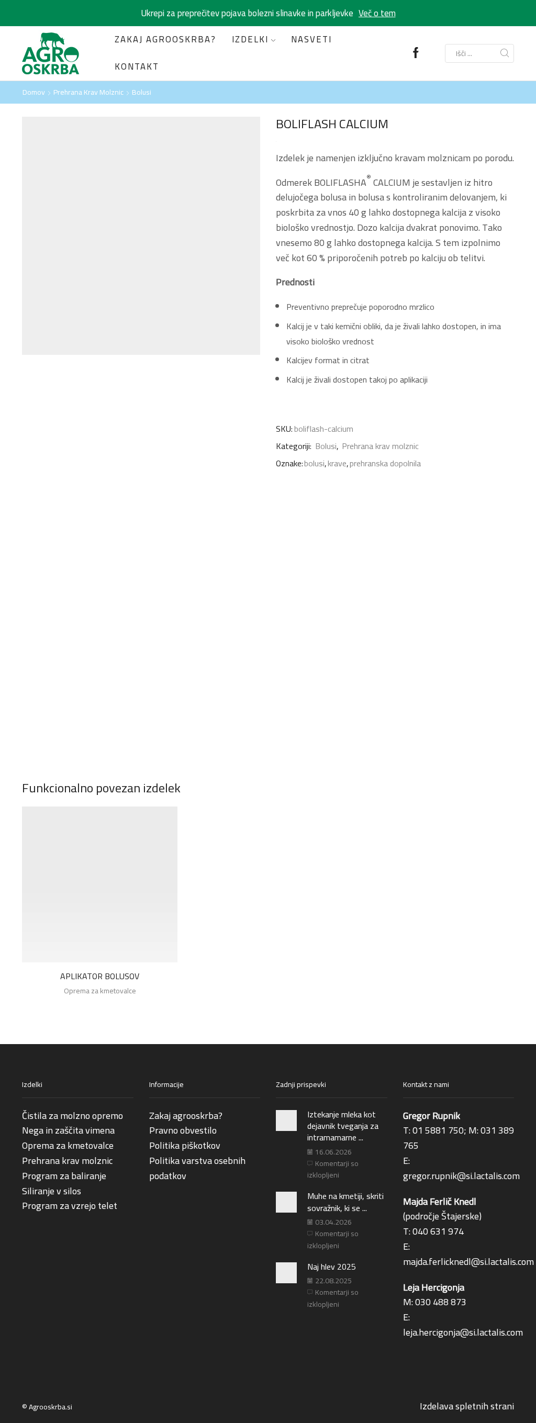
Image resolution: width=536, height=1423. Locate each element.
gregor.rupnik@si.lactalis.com (461, 1175)
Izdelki (250, 39)
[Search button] (504, 53)
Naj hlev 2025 (331, 1266)
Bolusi (141, 92)
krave (337, 463)
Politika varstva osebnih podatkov (197, 1168)
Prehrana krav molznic (88, 92)
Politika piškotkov (184, 1145)
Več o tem (377, 13)
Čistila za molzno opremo (72, 1115)
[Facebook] (415, 53)
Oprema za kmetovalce (100, 991)
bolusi (314, 463)
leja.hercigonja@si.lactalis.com (463, 1332)
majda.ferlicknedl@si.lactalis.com (468, 1261)
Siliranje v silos (51, 1191)
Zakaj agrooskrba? (165, 39)
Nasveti (311, 39)
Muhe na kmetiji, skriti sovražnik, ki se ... (345, 1201)
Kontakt (137, 66)
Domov (34, 92)
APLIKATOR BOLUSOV (99, 976)
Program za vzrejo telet (69, 1205)
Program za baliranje (64, 1175)
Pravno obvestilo (183, 1130)
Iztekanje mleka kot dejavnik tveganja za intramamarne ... (342, 1126)
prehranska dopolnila (385, 463)
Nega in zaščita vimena (68, 1130)
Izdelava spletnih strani (467, 1406)
